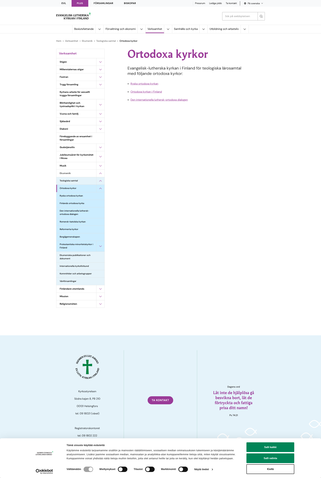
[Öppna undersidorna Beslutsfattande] (99, 29)
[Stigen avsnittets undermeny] (100, 62)
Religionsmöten (68, 303)
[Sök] (261, 16)
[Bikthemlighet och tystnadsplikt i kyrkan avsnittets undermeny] (100, 104)
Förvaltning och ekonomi (120, 29)
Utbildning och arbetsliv (224, 29)
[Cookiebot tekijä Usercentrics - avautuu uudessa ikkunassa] (44, 471)
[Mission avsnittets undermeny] (100, 296)
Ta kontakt (231, 3)
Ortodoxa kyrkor (68, 188)
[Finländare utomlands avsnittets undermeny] (100, 289)
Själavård (65, 121)
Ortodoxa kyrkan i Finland (146, 91)
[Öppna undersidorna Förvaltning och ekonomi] (141, 29)
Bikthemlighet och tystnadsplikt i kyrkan (72, 104)
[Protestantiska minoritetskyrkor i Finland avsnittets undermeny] (100, 246)
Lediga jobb (215, 3)
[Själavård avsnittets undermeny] (100, 121)
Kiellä (270, 469)
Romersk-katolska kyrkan (73, 221)
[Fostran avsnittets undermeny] (100, 77)
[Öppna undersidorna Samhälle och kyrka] (203, 29)
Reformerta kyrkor (69, 229)
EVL (64, 3)
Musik (63, 165)
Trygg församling (69, 84)
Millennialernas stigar (72, 69)
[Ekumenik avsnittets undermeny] (100, 173)
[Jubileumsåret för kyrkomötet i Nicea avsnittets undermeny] (100, 156)
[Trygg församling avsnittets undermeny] (100, 84)
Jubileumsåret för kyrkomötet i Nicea (76, 156)
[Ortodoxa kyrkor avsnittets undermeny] (100, 188)
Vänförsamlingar (68, 281)
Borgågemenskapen (70, 236)
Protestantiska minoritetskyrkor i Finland (76, 246)
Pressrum (200, 3)
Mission (64, 296)
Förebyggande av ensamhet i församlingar (76, 138)
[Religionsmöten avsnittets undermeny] (100, 304)
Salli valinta (270, 458)
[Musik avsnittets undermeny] (100, 165)
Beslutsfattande (84, 29)
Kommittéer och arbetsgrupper (76, 273)
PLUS (80, 3)
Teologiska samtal (106, 41)
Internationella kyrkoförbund (74, 266)
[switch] (122, 469)
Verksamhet (154, 29)
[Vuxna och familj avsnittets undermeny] (100, 114)
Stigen (63, 61)
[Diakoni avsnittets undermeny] (100, 129)
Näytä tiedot (201, 469)
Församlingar (103, 3)
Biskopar (130, 3)
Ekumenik (87, 41)
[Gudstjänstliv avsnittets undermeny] (100, 147)
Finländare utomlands (72, 288)
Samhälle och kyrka (186, 29)
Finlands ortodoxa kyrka (72, 203)
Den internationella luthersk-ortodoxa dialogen (74, 213)
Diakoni (64, 128)
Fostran (64, 77)
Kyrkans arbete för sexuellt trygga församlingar (75, 94)
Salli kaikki (270, 447)
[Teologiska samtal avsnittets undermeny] (100, 181)
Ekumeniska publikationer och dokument (75, 257)
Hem (58, 41)
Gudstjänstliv (67, 147)
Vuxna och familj (69, 113)
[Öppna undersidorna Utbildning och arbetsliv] (245, 29)
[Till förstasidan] (73, 16)
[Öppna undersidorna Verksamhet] (168, 29)
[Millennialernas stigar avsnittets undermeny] (100, 69)
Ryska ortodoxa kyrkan (71, 195)
